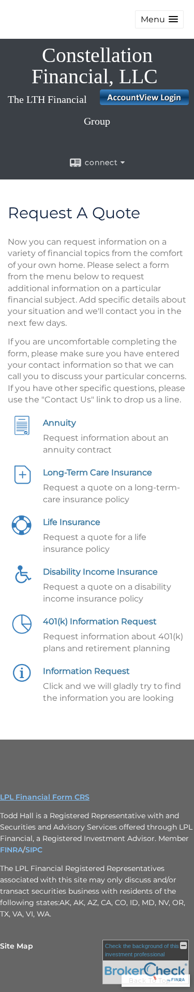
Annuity (59, 423)
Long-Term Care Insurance (97, 472)
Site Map (16, 946)
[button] (159, 19)
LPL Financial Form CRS (44, 797)
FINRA (11, 849)
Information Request (86, 671)
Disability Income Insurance (100, 572)
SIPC (33, 849)
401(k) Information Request (100, 621)
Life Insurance (71, 522)
